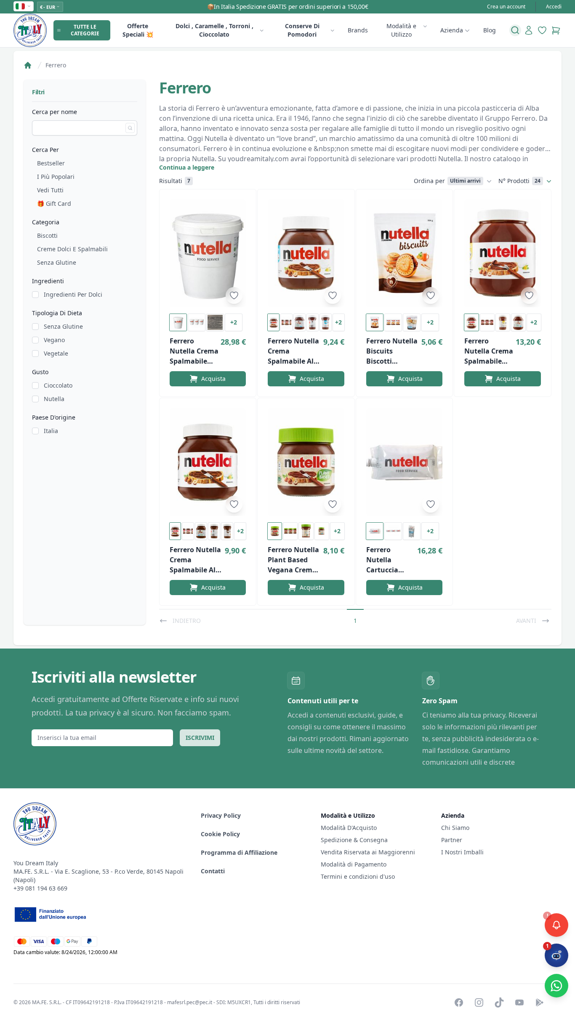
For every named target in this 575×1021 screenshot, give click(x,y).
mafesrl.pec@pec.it (189, 1002)
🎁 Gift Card (54, 203)
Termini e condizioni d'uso (358, 876)
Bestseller (51, 163)
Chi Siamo (455, 828)
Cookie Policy (220, 834)
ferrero (55, 65)
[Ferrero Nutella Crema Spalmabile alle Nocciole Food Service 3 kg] (208, 253)
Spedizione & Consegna (354, 840)
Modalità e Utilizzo (401, 30)
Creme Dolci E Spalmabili (72, 249)
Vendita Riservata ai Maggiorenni (368, 852)
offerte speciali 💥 (137, 30)
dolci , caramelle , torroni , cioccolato (214, 30)
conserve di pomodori (302, 30)
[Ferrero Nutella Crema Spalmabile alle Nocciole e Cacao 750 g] (208, 462)
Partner (451, 840)
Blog (489, 30)
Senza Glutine (56, 262)
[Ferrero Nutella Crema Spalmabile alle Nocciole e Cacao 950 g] (502, 253)
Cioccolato (58, 385)
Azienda (451, 30)
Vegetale (56, 353)
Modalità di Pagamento (353, 864)
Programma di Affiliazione (239, 852)
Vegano (54, 340)
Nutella (54, 399)
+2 (233, 322)
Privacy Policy (221, 815)
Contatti (213, 871)
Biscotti (47, 235)
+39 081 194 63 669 (40, 888)
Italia (51, 431)
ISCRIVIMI (200, 738)
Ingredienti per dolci (73, 294)
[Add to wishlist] (234, 295)
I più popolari (56, 177)
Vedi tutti (50, 190)
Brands (358, 30)
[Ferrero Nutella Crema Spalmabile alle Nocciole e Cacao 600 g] (306, 253)
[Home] (28, 65)
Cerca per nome (54, 112)
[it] (23, 6)
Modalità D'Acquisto (349, 828)
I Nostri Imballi (462, 852)
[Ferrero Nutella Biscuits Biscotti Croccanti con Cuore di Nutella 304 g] (404, 253)
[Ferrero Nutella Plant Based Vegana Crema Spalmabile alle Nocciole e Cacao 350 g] (306, 462)
